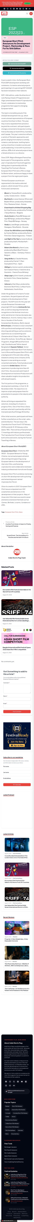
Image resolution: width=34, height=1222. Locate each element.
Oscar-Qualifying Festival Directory (14, 1162)
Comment (6, 682)
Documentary (15, 1134)
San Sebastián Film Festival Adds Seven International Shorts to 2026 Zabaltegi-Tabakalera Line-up (16, 907)
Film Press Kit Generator (10, 1150)
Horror (13, 1116)
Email (5, 703)
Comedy (7, 1113)
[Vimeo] (20, 8)
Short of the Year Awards (17, 1193)
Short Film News (17, 853)
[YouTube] (17, 8)
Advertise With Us (22, 1211)
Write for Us (24, 1213)
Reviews (15, 936)
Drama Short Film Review (18, 1109)
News (5, 37)
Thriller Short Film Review (12, 1123)
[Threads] (23, 8)
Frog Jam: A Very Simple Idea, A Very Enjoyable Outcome (16, 940)
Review (7, 1106)
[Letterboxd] (29, 8)
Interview (20, 1130)
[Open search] (27, 13)
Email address (7, 778)
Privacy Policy (16, 1215)
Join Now (27, 3)
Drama (7, 1109)
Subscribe (18, 784)
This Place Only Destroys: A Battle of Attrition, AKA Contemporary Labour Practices (17, 965)
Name (5, 696)
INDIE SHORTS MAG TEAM (11, 52)
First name (6, 766)
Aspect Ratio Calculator (10, 1156)
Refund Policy (17, 1217)
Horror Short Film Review (12, 1127)
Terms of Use (9, 1215)
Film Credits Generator (10, 1153)
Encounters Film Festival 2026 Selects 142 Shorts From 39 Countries (17, 881)
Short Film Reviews (17, 1106)
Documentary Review (11, 1120)
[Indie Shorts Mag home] (4, 14)
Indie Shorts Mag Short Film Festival (19, 1177)
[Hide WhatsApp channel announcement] (32, 3)
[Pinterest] (14, 8)
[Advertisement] (17, 1014)
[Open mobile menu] (31, 13)
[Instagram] (7, 8)
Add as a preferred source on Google (16, 1091)
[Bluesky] (26, 8)
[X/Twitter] (10, 8)
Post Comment (17, 711)
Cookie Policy (24, 1215)
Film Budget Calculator (10, 1147)
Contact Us (9, 1213)
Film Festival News (17, 878)
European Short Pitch (9, 451)
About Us (14, 1211)
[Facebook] (4, 8)
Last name (6, 772)
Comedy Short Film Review (20, 1113)
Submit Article (17, 1213)
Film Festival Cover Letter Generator (14, 1159)
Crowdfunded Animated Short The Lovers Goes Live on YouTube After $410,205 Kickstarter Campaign (16, 857)
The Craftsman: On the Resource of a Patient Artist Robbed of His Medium (17, 989)
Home (9, 1211)
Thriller (7, 1116)
